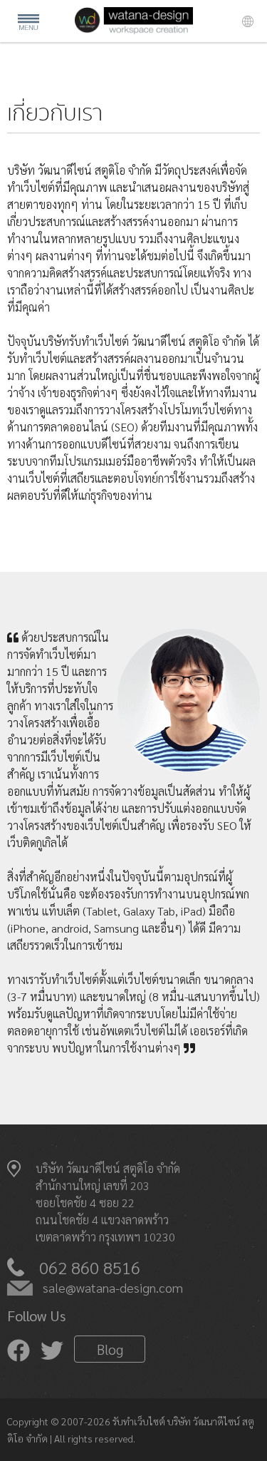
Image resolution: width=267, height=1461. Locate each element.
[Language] (247, 22)
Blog (110, 1349)
